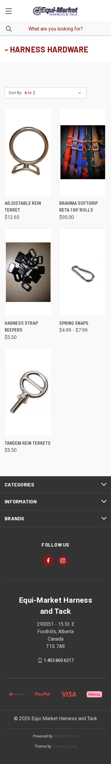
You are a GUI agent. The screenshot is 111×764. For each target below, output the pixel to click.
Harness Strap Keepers (21, 326)
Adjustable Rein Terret (23, 206)
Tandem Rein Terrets (28, 443)
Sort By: (15, 92)
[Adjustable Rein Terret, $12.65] (28, 152)
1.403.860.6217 (59, 660)
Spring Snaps (73, 323)
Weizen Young (64, 746)
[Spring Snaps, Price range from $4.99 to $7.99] (82, 272)
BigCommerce (65, 736)
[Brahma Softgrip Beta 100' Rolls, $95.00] (82, 152)
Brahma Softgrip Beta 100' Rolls (78, 206)
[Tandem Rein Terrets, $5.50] (28, 392)
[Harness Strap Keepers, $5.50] (28, 272)
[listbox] (54, 93)
